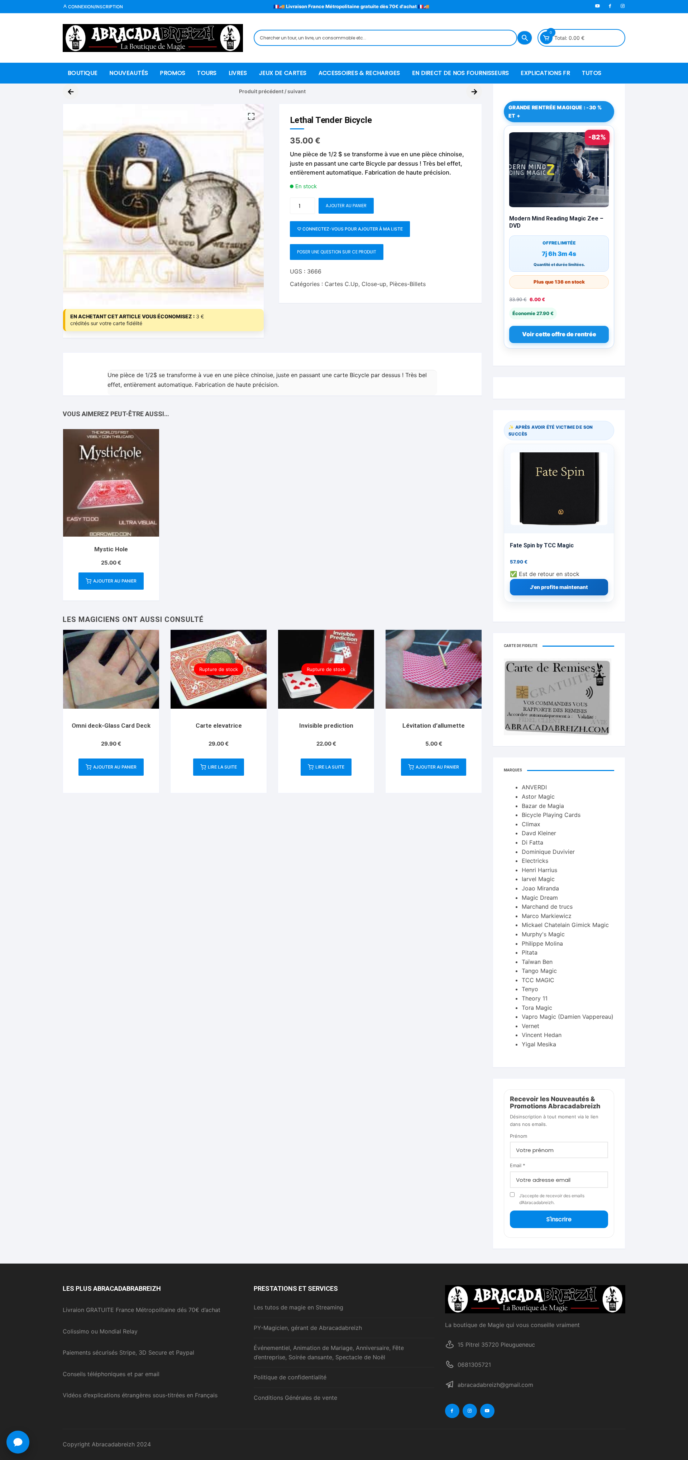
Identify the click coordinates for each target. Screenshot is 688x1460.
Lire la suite (222, 767)
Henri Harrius (539, 870)
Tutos (592, 73)
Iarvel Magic (538, 879)
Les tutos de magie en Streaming (298, 1307)
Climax (531, 824)
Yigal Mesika (539, 1044)
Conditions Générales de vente (295, 1397)
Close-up (374, 283)
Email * (517, 1165)
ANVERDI (534, 787)
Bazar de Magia (543, 805)
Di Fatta (532, 842)
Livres (238, 73)
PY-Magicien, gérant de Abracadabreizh (308, 1327)
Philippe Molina (542, 943)
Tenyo (530, 989)
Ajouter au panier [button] (115, 581)
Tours (207, 73)
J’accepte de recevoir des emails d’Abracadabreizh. (551, 1199)
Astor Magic (538, 796)
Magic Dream (540, 897)
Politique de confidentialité (290, 1377)
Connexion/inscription (95, 6)
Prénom (518, 1136)
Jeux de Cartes (283, 73)
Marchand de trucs (547, 906)
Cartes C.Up (341, 283)
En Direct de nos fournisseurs (460, 73)
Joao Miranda (540, 888)
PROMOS (172, 73)
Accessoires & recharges (359, 73)
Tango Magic (539, 970)
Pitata (530, 952)
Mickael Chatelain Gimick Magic (565, 924)
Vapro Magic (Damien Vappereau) (567, 1016)
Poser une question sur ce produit (336, 252)
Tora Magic (537, 1007)
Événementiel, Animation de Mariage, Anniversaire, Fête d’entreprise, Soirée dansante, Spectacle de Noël (329, 1352)
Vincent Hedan (542, 1034)
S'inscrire (559, 1219)
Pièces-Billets (408, 283)
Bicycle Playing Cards (551, 814)
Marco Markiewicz (547, 915)
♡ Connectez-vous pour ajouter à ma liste (350, 229)
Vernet (530, 1025)
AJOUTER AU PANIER (346, 206)
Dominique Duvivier (548, 851)
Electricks (535, 860)
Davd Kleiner (539, 833)
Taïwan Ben (537, 961)
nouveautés (128, 73)
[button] (251, 116)
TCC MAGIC (538, 980)
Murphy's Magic (543, 934)
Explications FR (545, 73)
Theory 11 (535, 998)
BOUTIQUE (82, 73)
